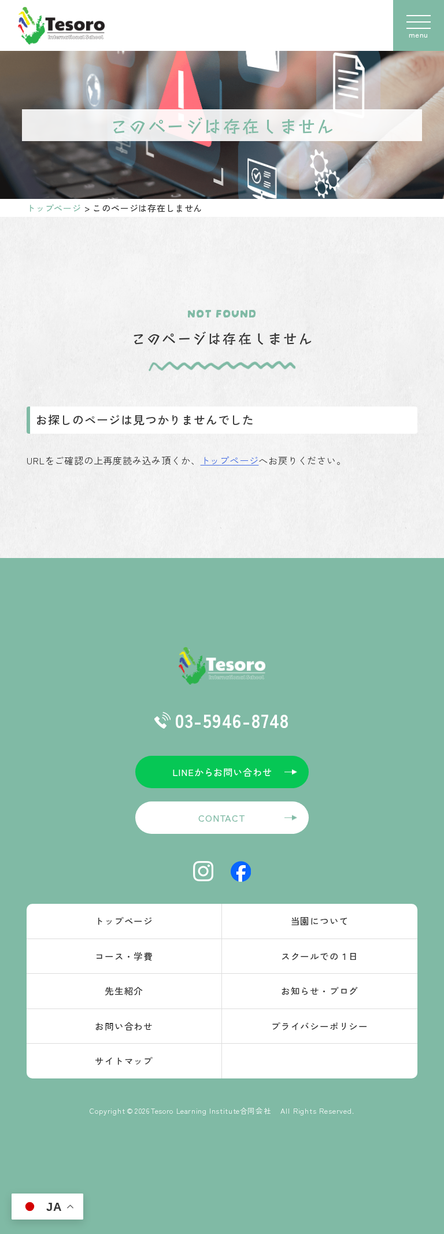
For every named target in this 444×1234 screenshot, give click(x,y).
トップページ (54, 208)
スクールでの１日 (319, 955)
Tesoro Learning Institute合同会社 (215, 1110)
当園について (320, 920)
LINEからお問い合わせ (222, 772)
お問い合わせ (124, 1025)
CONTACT (222, 818)
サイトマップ (124, 1060)
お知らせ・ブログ (319, 990)
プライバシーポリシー (319, 1025)
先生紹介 (124, 990)
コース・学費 (124, 955)
